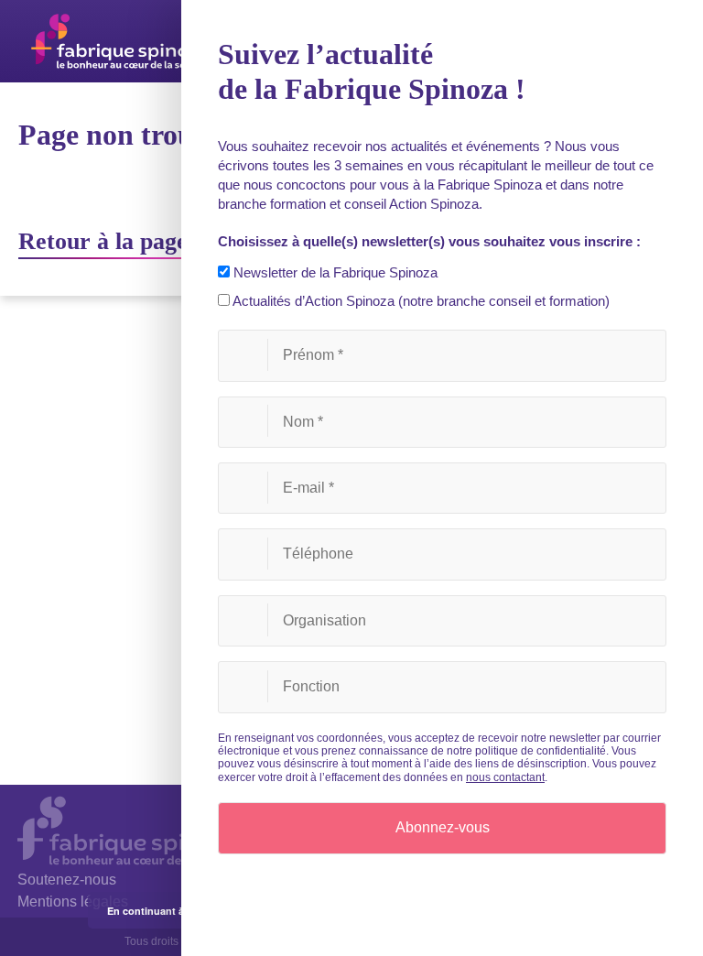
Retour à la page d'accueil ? (160, 241)
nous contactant (505, 777)
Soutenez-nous (66, 879)
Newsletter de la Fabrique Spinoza (334, 272)
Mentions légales (72, 901)
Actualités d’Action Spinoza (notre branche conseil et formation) (420, 301)
